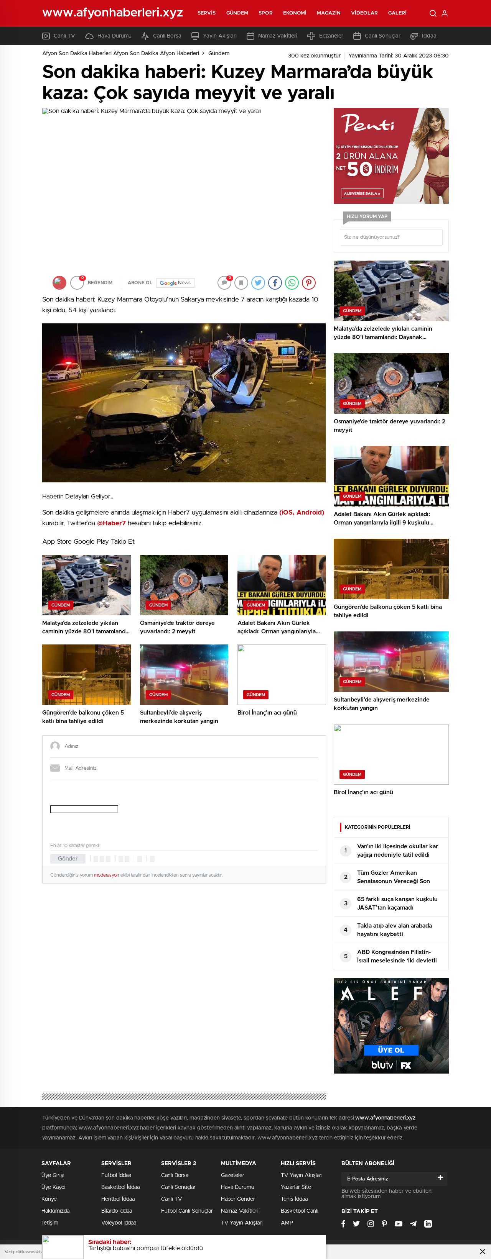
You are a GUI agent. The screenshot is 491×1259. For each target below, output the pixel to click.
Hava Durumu (114, 36)
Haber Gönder (238, 1199)
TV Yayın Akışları (242, 1223)
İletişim (49, 1223)
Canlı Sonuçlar (382, 36)
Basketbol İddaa (120, 1187)
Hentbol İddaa (118, 1199)
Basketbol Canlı (299, 1211)
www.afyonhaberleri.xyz (385, 1118)
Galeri (397, 13)
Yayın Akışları (220, 36)
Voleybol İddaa (118, 1223)
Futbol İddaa (116, 1175)
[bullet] (127, 859)
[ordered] (121, 859)
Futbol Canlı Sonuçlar (187, 1211)
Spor (265, 13)
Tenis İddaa (294, 1199)
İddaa (429, 36)
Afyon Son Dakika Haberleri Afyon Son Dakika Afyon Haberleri (120, 53)
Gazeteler (232, 1175)
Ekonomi (295, 13)
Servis (207, 13)
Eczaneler (331, 36)
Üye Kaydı (53, 1187)
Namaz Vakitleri (277, 36)
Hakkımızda (55, 1211)
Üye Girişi (52, 1175)
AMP (287, 1223)
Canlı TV (64, 36)
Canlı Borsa (167, 36)
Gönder (68, 859)
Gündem (237, 13)
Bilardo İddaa (116, 1211)
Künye (49, 1199)
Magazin (329, 13)
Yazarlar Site (296, 1187)
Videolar (364, 13)
